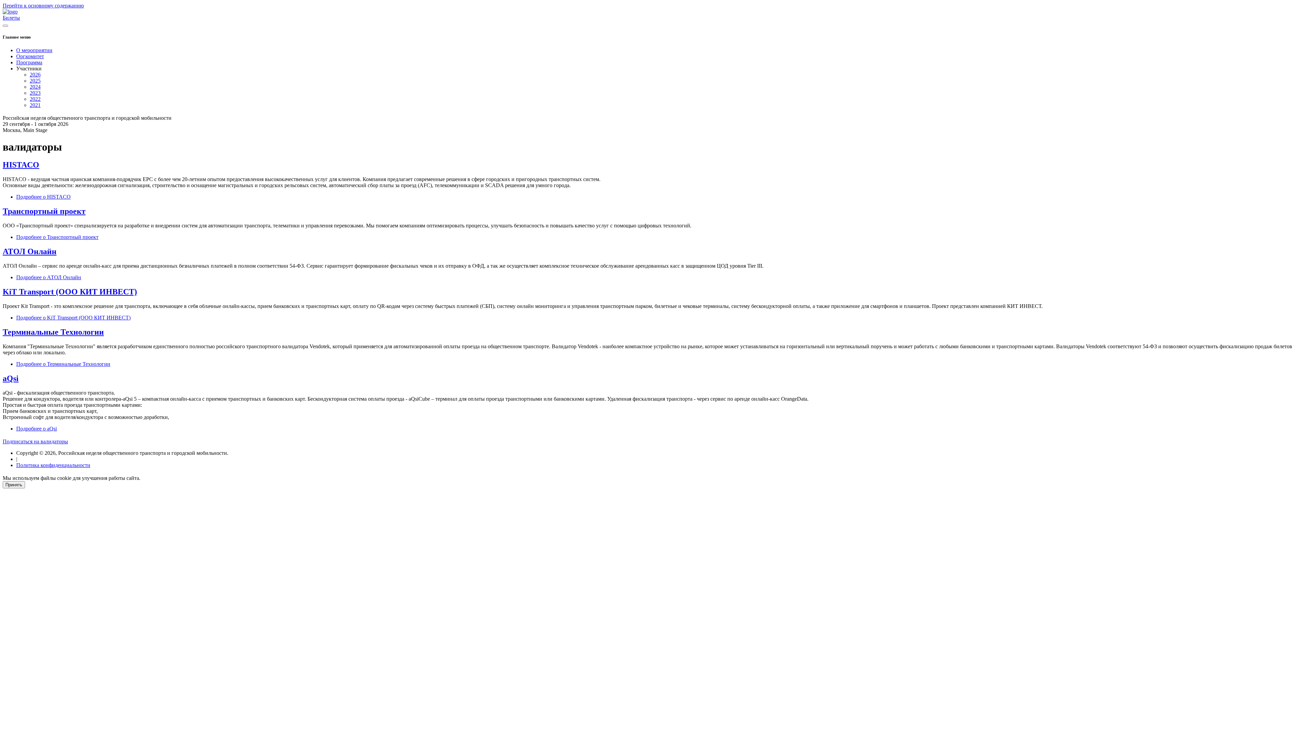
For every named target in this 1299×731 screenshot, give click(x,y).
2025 (35, 81)
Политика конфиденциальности (53, 465)
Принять (13, 484)
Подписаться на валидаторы (35, 441)
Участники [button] (29, 68)
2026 (35, 74)
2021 (35, 105)
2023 (35, 93)
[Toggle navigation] (5, 26)
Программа (29, 62)
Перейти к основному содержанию (43, 5)
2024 (35, 87)
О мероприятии (34, 50)
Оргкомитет (30, 56)
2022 (35, 99)
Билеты (11, 18)
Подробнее (43, 197)
